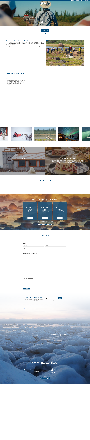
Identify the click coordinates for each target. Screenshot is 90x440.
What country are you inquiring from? (30, 253)
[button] (76, 0)
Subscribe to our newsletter (28, 278)
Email (24, 248)
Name (24, 243)
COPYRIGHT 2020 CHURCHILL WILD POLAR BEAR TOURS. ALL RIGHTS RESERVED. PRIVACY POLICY (45, 381)
